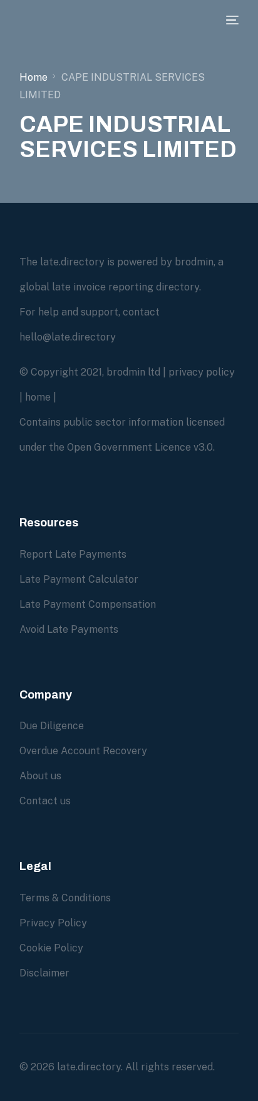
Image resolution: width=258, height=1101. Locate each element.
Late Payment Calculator (78, 579)
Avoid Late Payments (68, 629)
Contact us (45, 801)
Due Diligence (51, 726)
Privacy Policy (53, 923)
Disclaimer (44, 973)
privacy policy (201, 372)
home (38, 397)
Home (33, 77)
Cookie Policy (51, 948)
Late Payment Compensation (87, 604)
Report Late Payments (72, 554)
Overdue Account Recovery (83, 751)
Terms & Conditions (65, 898)
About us (40, 776)
